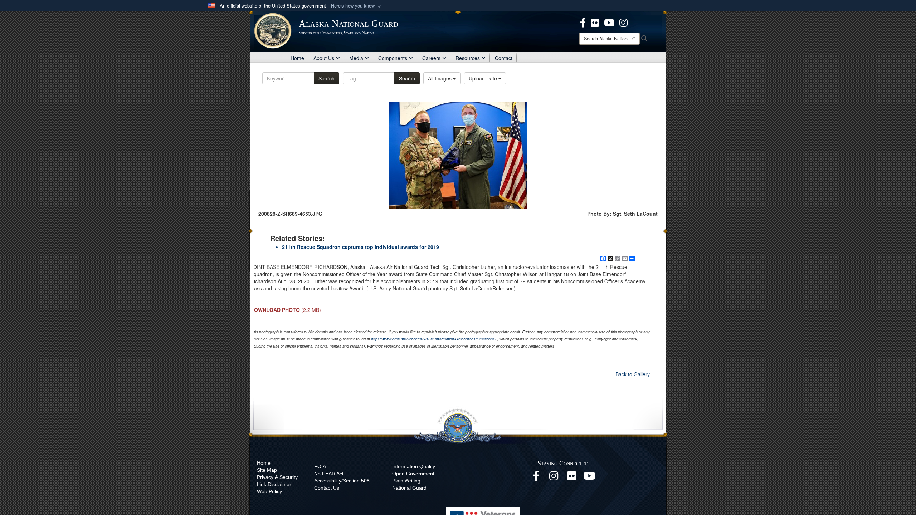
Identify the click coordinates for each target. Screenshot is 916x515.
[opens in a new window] (583, 21)
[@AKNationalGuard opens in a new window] (623, 21)
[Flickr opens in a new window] (572, 478)
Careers (431, 58)
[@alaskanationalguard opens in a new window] (554, 478)
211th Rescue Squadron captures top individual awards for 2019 (360, 246)
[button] (357, 6)
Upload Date (483, 78)
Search (326, 78)
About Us (323, 58)
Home (297, 58)
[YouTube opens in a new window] (590, 478)
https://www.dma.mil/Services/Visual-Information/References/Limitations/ (433, 339)
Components (392, 58)
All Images (440, 78)
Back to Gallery (632, 374)
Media (356, 58)
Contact (503, 58)
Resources (467, 58)
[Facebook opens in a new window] (536, 478)
